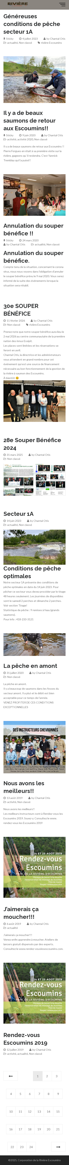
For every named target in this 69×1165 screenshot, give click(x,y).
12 (29, 1111)
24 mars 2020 (30, 240)
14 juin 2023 (14, 520)
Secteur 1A (18, 513)
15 (58, 1111)
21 (58, 1129)
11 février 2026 (16, 320)
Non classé (25, 42)
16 (11, 1129)
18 (29, 1129)
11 (20, 1111)
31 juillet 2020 (15, 672)
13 (39, 1111)
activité (11, 139)
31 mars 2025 (15, 454)
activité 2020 (25, 139)
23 (21, 1147)
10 (11, 1111)
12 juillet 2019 (15, 1049)
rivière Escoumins (51, 42)
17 (20, 1129)
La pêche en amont (30, 665)
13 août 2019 (15, 798)
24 (31, 1147)
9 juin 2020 (28, 135)
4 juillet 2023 (30, 38)
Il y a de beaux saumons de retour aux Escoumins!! (29, 121)
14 (48, 1111)
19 (39, 1129)
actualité (12, 42)
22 (12, 1147)
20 (48, 1129)
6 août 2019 (14, 923)
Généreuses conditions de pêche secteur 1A (31, 24)
